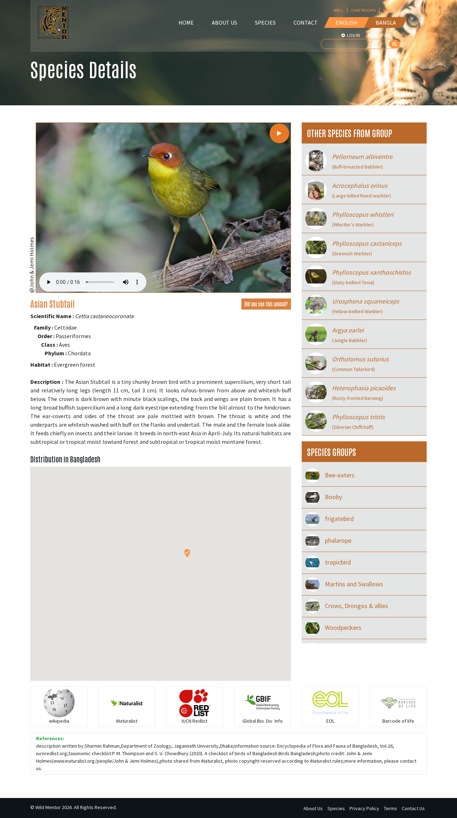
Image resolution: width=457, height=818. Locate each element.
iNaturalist (126, 721)
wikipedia (59, 721)
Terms (390, 808)
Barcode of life (398, 721)
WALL (338, 10)
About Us (224, 22)
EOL (330, 721)
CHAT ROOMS (363, 10)
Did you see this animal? (266, 304)
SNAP (388, 10)
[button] (187, 553)
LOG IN (353, 35)
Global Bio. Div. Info (262, 721)
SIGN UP (380, 35)
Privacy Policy (364, 808)
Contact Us (413, 808)
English (347, 22)
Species (265, 22)
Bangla (386, 22)
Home (186, 22)
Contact (305, 22)
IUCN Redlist (194, 721)
